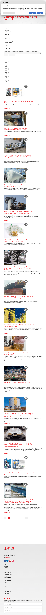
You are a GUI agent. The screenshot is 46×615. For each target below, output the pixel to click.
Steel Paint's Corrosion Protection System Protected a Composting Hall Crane (17, 128)
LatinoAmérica (7, 587)
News (7, 21)
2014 (7, 77)
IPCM (5, 582)
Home (5, 21)
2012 (7, 80)
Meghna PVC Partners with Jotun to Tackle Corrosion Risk (17, 383)
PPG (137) (29, 53)
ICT (5, 583)
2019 (7, 70)
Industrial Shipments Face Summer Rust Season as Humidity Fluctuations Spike (19, 240)
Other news (7, 45)
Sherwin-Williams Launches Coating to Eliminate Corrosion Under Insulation (19, 185)
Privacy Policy (22, 612)
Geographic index (7, 577)
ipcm (6, 43)
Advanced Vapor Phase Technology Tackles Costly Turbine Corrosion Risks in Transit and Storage (17, 268)
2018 (7, 72)
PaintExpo (6, 593)
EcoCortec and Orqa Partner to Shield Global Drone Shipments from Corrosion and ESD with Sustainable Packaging (18, 444)
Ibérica (5, 586)
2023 (7, 65)
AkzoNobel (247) (27, 51)
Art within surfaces (8, 42)
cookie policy (11, 6)
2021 (7, 68)
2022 (7, 66)
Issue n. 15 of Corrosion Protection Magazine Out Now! (19, 102)
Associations (7, 39)
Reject (32, 13)
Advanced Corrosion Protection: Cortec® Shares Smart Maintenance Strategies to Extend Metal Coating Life (18, 415)
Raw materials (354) (7, 51)
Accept (40, 13)
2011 (7, 81)
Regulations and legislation (10, 41)
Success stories (8, 37)
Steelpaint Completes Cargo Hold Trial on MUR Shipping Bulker (18, 353)
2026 (7, 61)
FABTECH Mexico (8, 594)
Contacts (6, 569)
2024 (7, 64)
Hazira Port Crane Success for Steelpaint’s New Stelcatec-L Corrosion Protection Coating (18, 212)
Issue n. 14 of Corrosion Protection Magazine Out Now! (19, 473)
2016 (7, 74)
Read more (6, 108)
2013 (7, 78)
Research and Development (10, 33)
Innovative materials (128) (37, 53)
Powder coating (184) (35, 51)
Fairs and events (8, 35)
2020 (7, 69)
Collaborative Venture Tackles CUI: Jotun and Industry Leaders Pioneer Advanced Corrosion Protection (18, 156)
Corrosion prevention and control (14, 21)
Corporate (7, 30)
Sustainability (7, 38)
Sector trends (7, 34)
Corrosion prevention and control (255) (18, 51)
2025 (7, 62)
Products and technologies (10, 31)
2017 (7, 73)
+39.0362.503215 (9, 557)
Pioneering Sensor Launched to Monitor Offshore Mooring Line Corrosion (19, 325)
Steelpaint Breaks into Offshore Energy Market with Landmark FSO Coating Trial (18, 297)
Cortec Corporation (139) (22, 53)
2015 (7, 76)
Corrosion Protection (8, 585)
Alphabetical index (8, 574)
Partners (6, 567)
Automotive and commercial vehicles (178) (10, 53)
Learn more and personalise (9, 13)
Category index (7, 576)
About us (6, 566)
